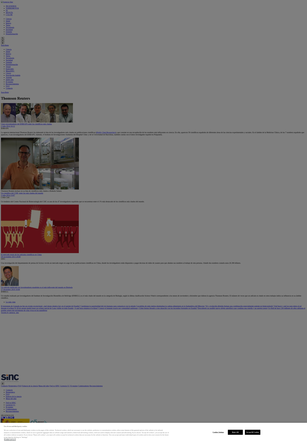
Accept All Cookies (252, 432)
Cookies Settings (218, 432)
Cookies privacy (9, 439)
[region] (153, 432)
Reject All (235, 432)
